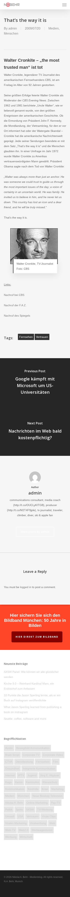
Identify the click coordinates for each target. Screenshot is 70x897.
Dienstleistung (24, 761)
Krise (45, 789)
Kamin (19, 782)
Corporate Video (53, 754)
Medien (53, 28)
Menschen (11, 33)
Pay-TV (55, 802)
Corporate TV (31, 754)
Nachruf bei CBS (14, 294)
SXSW (30, 809)
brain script (12, 754)
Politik (8, 809)
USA (20, 816)
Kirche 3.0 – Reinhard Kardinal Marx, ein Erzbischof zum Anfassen (29, 686)
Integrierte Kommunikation (39, 768)
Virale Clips (49, 816)
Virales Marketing (16, 823)
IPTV (21, 775)
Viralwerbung (38, 823)
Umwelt (9, 816)
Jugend (32, 775)
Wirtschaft (26, 836)
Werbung (11, 836)
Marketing (57, 789)
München (23, 795)
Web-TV (10, 830)
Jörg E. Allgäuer (49, 775)
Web (52, 823)
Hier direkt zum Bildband (37, 636)
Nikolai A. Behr (14, 802)
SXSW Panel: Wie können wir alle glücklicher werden (31, 674)
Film (55, 761)
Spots (19, 809)
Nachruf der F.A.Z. (15, 305)
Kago (8, 782)
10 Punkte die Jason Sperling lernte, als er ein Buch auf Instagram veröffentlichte (32, 698)
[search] (56, 4)
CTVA (8, 761)
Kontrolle (33, 789)
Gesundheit (12, 768)
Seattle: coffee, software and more (25, 718)
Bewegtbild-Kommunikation (33, 748)
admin (12, 28)
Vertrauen (42, 336)
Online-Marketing (37, 802)
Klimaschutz (50, 782)
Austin (9, 748)
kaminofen (32, 782)
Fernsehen (26, 336)
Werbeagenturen (42, 830)
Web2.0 (23, 830)
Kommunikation (14, 789)
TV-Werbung (45, 809)
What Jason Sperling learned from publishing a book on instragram (32, 709)
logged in (25, 587)
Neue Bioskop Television (47, 795)
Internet (10, 775)
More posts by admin (35, 532)
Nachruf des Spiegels (17, 315)
